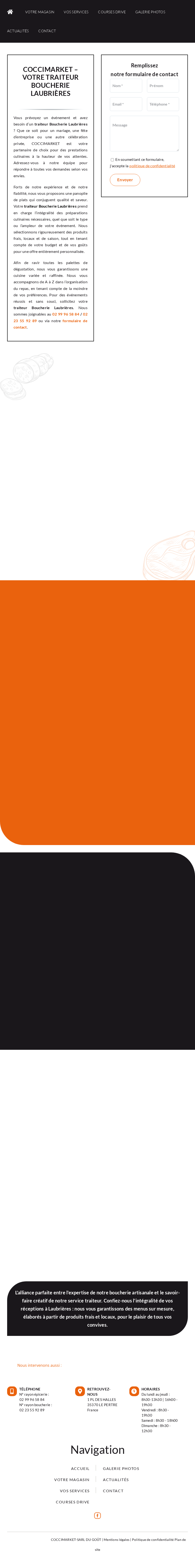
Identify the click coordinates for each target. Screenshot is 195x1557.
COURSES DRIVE (73, 1502)
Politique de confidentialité (153, 1540)
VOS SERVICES (75, 1490)
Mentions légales (116, 1540)
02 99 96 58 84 (65, 314)
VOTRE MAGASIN (72, 1479)
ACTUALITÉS (116, 1479)
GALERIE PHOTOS (121, 1468)
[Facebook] (97, 1515)
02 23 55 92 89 (32, 1410)
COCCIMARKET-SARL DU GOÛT (76, 1540)
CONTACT (113, 1490)
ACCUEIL (80, 1468)
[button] (97, 1365)
